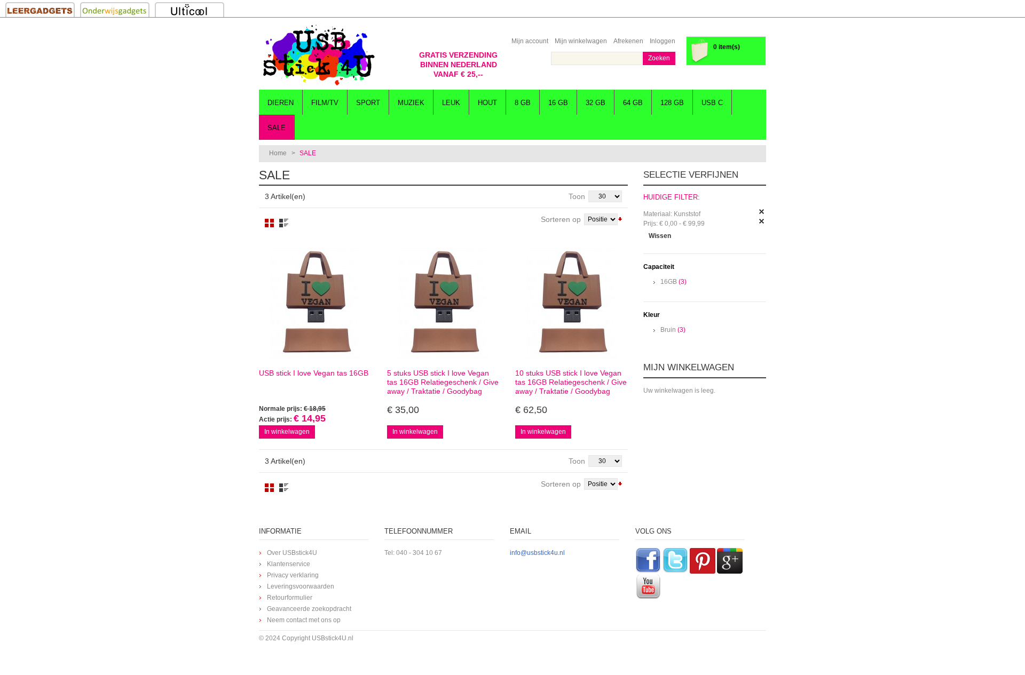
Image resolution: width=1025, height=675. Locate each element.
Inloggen (662, 41)
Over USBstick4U (292, 553)
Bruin (668, 329)
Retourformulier (289, 597)
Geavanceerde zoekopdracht (309, 609)
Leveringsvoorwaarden (300, 586)
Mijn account (529, 41)
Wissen (660, 236)
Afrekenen (628, 41)
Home (278, 153)
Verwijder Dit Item (761, 212)
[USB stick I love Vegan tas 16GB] (315, 304)
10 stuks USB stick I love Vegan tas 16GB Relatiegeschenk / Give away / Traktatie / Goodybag (571, 382)
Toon (577, 196)
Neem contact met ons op (304, 620)
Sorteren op (561, 219)
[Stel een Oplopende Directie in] (620, 218)
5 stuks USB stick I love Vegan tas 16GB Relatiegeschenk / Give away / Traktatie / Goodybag (443, 382)
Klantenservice (288, 564)
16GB (668, 281)
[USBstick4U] (317, 55)
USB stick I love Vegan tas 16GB (313, 373)
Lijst (283, 223)
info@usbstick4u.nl (537, 553)
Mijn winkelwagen (581, 41)
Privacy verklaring (293, 575)
